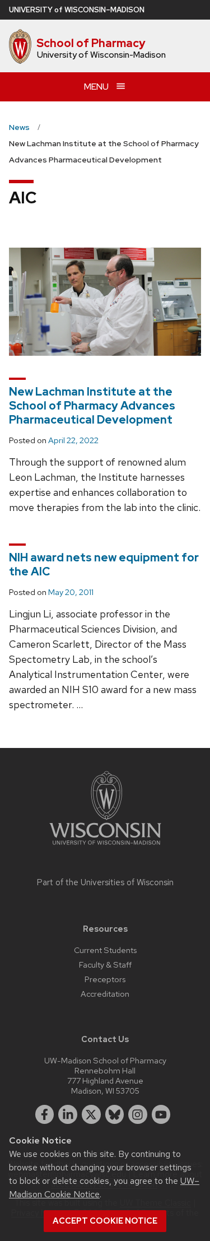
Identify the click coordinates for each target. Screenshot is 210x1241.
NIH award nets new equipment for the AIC (104, 564)
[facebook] (44, 1114)
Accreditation (105, 993)
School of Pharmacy (91, 43)
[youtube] (161, 1114)
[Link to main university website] (105, 847)
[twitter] (91, 1114)
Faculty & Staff (105, 964)
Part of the (105, 882)
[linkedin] (67, 1114)
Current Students (105, 950)
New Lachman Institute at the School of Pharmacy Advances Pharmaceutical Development (92, 405)
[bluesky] (114, 1114)
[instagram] (137, 1114)
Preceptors (105, 979)
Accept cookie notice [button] (105, 1220)
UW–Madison (76, 10)
